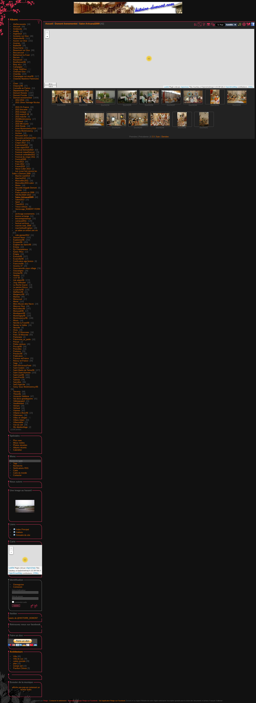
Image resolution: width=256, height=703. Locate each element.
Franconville (18, 263)
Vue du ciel (18, 425)
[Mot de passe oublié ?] (35, 606)
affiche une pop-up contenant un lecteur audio (26, 688)
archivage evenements (25, 214)
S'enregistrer (18, 584)
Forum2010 (20, 166)
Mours (16, 320)
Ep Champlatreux (20, 249)
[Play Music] (239, 25)
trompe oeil (18, 666)
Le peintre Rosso (20, 287)
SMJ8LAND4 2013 (23, 195)
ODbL (35, 573)
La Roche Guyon (20, 285)
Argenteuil (17, 34)
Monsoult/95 (18, 311)
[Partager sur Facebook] (253, 24)
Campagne (17, 67)
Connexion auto (20, 602)
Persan (16, 342)
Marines (16, 297)
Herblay (16, 275)
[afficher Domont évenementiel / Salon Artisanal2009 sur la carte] (248, 24)
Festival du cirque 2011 (25, 157)
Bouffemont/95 (19, 62)
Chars (15, 83)
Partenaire (17, 337)
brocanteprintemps (23, 218)
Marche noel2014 (22, 176)
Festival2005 (20, 159)
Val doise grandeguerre (23, 399)
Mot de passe (17, 596)
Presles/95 (17, 354)
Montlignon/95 (19, 313)
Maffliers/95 (18, 292)
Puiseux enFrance (21, 358)
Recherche (17, 466)
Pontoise (17, 351)
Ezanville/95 (18, 259)
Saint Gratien (18, 368)
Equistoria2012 (21, 145)
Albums (14, 19)
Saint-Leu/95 (18, 375)
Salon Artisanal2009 (24, 197)
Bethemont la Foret (21, 55)
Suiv (158, 137)
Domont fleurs (19, 237)
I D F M (16, 278)
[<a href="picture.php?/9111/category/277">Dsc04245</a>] (138, 119)
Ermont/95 (17, 256)
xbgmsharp (31, 567)
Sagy (15, 363)
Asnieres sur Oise (21, 36)
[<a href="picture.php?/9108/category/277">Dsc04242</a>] (237, 97)
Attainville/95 (18, 38)
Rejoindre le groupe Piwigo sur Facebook (82, 701)
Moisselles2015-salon (24, 183)
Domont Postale (20, 95)
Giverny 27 (18, 266)
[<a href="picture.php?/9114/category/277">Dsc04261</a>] (204, 119)
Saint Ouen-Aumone (22, 372)
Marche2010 (20, 178)
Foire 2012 (19, 164)
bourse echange (22, 216)
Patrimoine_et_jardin (22, 339)
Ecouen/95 (17, 242)
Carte (15, 470)
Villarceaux (18, 415)
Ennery (16, 247)
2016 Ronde (20, 126)
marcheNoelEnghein (23, 228)
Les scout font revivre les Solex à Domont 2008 (24, 172)
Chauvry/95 (18, 86)
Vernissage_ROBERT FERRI (27, 209)
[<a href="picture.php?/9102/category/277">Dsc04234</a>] (105, 97)
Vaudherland (18, 403)
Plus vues (17, 440)
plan (15, 663)
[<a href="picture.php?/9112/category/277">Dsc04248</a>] (160, 119)
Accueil (49, 23)
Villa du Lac (18, 659)
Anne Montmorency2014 (25, 128)
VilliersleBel (18, 422)
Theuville (17, 394)
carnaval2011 (21, 221)
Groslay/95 (18, 273)
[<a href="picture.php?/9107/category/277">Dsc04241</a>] (215, 97)
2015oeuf (19, 121)
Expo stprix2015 (22, 147)
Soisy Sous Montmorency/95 (25, 387)
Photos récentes (20, 445)
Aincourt (16, 26)
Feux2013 (19, 162)
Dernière (165, 137)
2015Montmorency (23, 119)
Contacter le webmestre (58, 701)
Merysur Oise (19, 306)
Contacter (17, 475)
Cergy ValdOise (20, 69)
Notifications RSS (20, 468)
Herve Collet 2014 (23, 169)
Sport (17, 202)
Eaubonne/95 (18, 240)
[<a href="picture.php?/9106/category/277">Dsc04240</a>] (193, 97)
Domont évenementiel (22, 98)
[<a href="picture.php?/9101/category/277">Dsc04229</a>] (83, 97)
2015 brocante (21, 109)
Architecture (16, 651)
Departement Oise (21, 90)
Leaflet (11, 567)
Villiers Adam (18, 420)
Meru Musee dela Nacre (23, 304)
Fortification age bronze (23, 261)
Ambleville (17, 29)
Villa (15, 656)
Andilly (16, 31)
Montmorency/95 (20, 318)
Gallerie (19, 532)
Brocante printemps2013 (25, 138)
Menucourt (17, 299)
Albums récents (20, 447)
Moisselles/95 (19, 309)
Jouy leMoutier (19, 282)
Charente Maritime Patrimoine (26, 79)
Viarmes (16, 410)
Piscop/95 (17, 346)
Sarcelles (17, 382)
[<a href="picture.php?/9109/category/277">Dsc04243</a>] (94, 119)
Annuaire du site (23, 535)
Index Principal (22, 529)
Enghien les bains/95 (22, 245)
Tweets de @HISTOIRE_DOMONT (23, 618)
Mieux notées (19, 443)
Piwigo (45, 701)
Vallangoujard (19, 401)
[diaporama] (204, 24)
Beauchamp (18, 48)
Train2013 (19, 204)
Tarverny (17, 391)
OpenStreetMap (15, 573)
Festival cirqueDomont (25, 152)
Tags (15, 463)
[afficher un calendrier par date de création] (213, 24)
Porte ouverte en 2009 (24, 192)
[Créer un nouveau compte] (32, 606)
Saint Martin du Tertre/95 (23, 370)
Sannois (16, 380)
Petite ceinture (19, 344)
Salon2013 (19, 199)
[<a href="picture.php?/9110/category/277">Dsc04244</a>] (116, 119)
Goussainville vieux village (24, 268)
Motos (18, 185)
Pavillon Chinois (20, 668)
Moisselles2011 (21, 181)
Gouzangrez (18, 271)
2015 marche (20, 117)
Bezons (16, 57)
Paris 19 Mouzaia (20, 335)
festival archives (22, 223)
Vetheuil (16, 408)
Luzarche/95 (18, 290)
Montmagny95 (19, 316)
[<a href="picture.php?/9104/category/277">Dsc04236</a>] (149, 97)
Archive (18, 133)
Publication (18, 356)
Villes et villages (20, 418)
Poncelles (17, 349)
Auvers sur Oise (20, 41)
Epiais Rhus (18, 252)
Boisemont (17, 60)
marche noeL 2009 (23, 226)
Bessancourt (18, 53)
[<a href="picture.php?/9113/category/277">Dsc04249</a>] (182, 119)
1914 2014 (19, 100)
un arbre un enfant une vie (26, 230)
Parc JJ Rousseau (21, 332)
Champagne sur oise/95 (23, 76)
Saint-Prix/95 (18, 377)
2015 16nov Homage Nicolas (27, 102)
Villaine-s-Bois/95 (20, 413)
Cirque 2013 (20, 143)
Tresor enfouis (21, 207)
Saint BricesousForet (22, 365)
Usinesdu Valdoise (21, 396)
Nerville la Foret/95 (21, 323)
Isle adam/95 (18, 280)
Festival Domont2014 (24, 150)
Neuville (16, 327)
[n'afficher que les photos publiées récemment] (39, 22)
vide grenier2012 (22, 235)
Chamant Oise (19, 72)
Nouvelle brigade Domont (26, 188)
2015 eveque (20, 112)
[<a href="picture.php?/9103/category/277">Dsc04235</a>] (127, 97)
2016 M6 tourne (22, 124)
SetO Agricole (19, 384)
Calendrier (17, 450)
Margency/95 (18, 294)
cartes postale (19, 661)
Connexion (17, 587)
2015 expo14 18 (22, 114)
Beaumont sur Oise (21, 50)
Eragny (16, 254)
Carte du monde (20, 473)
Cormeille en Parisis (21, 88)
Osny (15, 330)
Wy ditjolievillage (20, 427)
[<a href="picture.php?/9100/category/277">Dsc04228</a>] (61, 97)
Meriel (15, 301)
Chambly (17, 74)
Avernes (16, 43)
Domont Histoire (20, 93)
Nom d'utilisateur (18, 590)
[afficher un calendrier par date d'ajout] (208, 24)
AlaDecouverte (19, 24)
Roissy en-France (20, 361)
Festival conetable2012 (25, 154)
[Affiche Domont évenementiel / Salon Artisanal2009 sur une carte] (244, 24)
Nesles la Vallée (20, 325)
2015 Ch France (22, 107)
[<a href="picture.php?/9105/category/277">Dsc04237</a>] (171, 97)
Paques (18, 190)
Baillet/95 (17, 45)
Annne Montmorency (24, 131)
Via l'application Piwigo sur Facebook (112, 701)
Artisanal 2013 (21, 135)
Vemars (16, 406)
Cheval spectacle (22, 140)
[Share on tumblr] (231, 25)
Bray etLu (17, 64)
